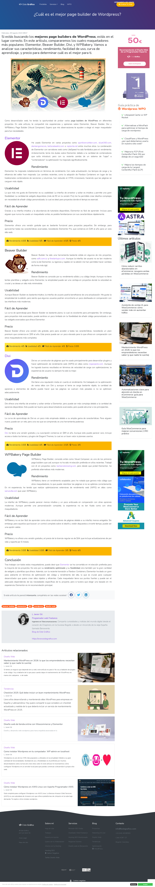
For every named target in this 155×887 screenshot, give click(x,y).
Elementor (12, 138)
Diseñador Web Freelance (78, 833)
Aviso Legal (23, 838)
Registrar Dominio (75, 841)
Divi (7, 356)
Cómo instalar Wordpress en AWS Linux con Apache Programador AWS (38, 786)
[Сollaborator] (131, 489)
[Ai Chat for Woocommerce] (131, 227)
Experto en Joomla (51, 837)
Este (28, 4)
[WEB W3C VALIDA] (86, 870)
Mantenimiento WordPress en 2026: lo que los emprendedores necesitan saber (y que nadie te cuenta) (39, 661)
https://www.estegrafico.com (44, 638)
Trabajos (48, 833)
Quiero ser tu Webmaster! (54, 841)
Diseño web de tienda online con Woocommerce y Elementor (33, 724)
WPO (69, 4)
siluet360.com (105, 142)
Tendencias (96, 841)
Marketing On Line (98, 833)
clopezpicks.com (96, 364)
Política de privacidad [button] (60, 884)
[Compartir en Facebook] (71, 595)
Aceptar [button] (145, 884)
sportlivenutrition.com (87, 142)
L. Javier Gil (37, 614)
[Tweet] (78, 595)
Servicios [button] (53, 4)
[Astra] (131, 216)
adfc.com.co (42, 258)
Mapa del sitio (23, 842)
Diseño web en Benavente (78, 846)
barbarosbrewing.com (66, 466)
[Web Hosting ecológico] (77, 880)
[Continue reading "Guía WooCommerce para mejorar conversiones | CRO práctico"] (135, 416)
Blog (62, 4)
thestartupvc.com (57, 258)
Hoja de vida (49, 828)
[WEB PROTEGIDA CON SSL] (68, 870)
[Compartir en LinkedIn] (86, 595)
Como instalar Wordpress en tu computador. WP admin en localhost (36, 751)
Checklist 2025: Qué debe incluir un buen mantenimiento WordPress (37, 692)
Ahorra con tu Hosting (53, 846)
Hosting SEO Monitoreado (78, 837)
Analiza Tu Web (125, 3)
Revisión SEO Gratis (76, 828)
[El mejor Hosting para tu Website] (131, 199)
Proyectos (96, 828)
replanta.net (72, 146)
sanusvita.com (11, 491)
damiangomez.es (38, 146)
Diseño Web (96, 837)
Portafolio (43, 4)
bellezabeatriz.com (56, 146)
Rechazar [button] (133, 884)
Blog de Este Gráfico (41, 632)
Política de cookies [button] (47, 884)
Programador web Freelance (44, 618)
